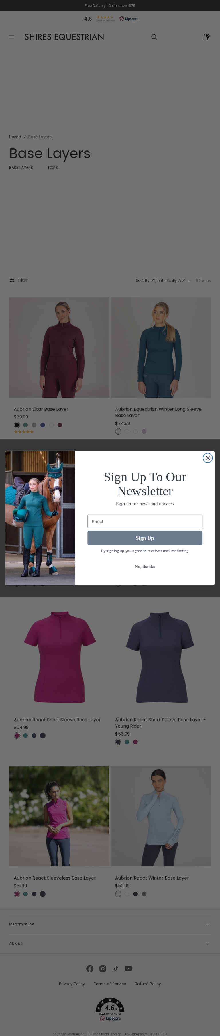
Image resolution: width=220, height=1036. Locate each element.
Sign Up (145, 538)
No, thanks (145, 566)
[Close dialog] (208, 458)
